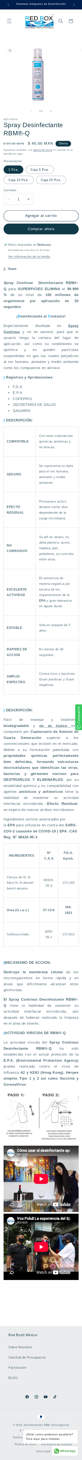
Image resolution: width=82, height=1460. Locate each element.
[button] (9, 21)
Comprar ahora (41, 229)
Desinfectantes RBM (37, 1425)
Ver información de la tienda (29, 256)
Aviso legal (43, 1451)
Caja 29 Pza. (51, 180)
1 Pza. (13, 169)
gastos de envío (42, 150)
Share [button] (12, 269)
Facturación (17, 1367)
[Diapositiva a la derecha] (50, 111)
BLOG (13, 1378)
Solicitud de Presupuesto (27, 1357)
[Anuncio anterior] (8, 4)
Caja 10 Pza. (18, 180)
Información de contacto (56, 1444)
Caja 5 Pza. (39, 169)
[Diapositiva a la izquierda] (31, 111)
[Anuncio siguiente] (74, 4)
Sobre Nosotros (20, 1347)
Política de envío (25, 1444)
